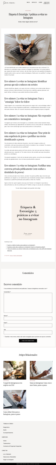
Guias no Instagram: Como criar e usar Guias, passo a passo (41, 384)
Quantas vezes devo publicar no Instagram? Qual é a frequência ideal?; (26, 247)
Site (5, 329)
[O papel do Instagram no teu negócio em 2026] (14, 370)
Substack (46, 2)
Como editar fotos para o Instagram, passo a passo (11, 413)
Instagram (28, 10)
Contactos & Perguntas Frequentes (12, 446)
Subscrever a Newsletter (9, 457)
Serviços (34, 2)
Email (5, 322)
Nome (6, 315)
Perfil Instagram (17, 255)
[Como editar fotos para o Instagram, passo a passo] (14, 399)
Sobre (40, 2)
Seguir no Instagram (8, 459)
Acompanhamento (8, 432)
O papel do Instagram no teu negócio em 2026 (12, 384)
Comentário (7, 292)
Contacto (46, 3)
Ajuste (4, 430)
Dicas (11, 255)
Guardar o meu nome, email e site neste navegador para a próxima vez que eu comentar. (28, 336)
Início (28, 2)
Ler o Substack (7, 454)
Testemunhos (6, 443)
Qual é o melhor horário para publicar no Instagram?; (21, 245)
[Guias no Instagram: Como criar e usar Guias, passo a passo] (41, 370)
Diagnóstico (6, 427)
